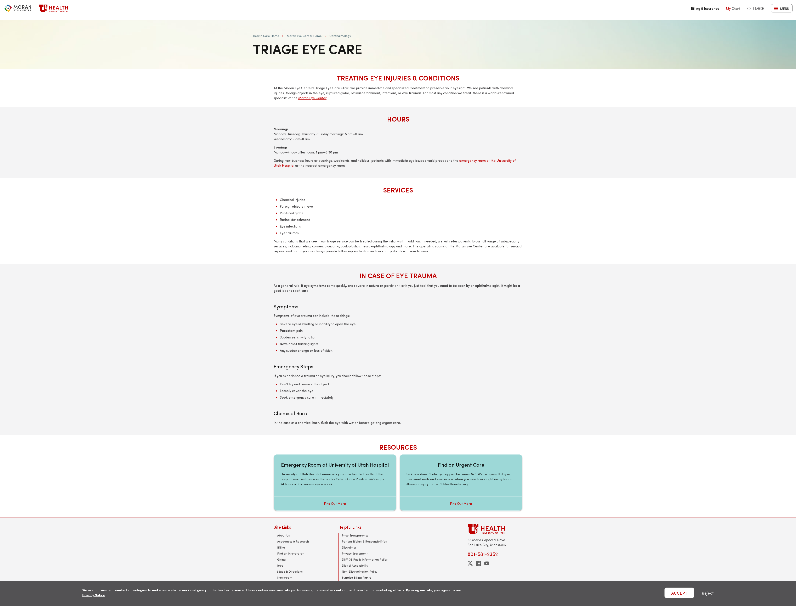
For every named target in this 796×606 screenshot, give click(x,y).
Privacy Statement (355, 553)
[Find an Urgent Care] (461, 482)
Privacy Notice (93, 595)
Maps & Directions (290, 571)
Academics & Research (293, 541)
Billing (281, 547)
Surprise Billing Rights (356, 577)
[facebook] (478, 563)
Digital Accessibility (355, 565)
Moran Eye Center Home (304, 36)
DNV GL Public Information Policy (364, 559)
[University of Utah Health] (53, 8)
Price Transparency (355, 535)
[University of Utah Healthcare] (495, 529)
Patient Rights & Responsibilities (364, 541)
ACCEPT (679, 593)
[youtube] (486, 563)
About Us (283, 535)
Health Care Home (266, 36)
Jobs (280, 565)
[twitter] (470, 563)
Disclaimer (349, 547)
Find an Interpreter (290, 553)
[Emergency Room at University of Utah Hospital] (335, 482)
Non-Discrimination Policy (359, 571)
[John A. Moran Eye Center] (18, 8)
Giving (281, 559)
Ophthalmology (340, 36)
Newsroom (284, 577)
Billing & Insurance (705, 8)
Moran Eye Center (312, 98)
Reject (708, 593)
